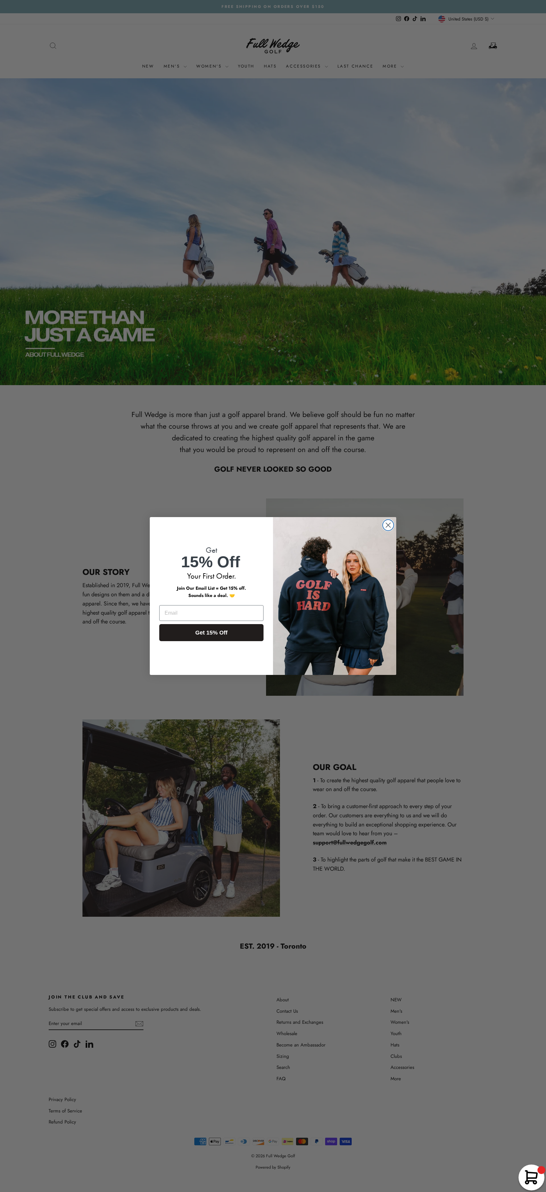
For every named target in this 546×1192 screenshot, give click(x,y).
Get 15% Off (211, 632)
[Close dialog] (388, 525)
